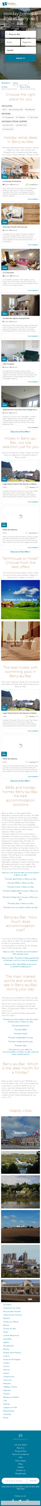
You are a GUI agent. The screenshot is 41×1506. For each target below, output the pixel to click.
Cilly (5, 1400)
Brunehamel (8, 1346)
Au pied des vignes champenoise (16, 318)
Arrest (5, 1332)
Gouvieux (7, 1304)
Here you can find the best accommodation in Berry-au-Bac (20, 873)
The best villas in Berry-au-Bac (20, 903)
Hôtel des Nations (10, 530)
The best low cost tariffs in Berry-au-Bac (20, 907)
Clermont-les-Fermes (12, 1315)
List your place (20, 1445)
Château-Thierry (10, 1387)
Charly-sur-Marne (10, 1322)
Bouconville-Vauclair (12, 1311)
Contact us (20, 1470)
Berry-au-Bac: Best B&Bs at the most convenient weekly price (20, 965)
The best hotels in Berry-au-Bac (20, 887)
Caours (6, 1366)
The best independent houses (20, 1037)
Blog (21, 1464)
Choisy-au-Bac (9, 1328)
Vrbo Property (8, 364)
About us (20, 1448)
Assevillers (7, 1339)
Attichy (6, 1349)
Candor (6, 1363)
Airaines (6, 1404)
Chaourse (7, 1380)
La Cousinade (8, 273)
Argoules (7, 1390)
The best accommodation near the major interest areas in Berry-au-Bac (20, 1020)
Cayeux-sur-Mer (10, 1407)
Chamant (7, 1414)
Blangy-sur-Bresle (10, 1397)
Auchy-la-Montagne (11, 1359)
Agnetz (6, 1342)
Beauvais (7, 1383)
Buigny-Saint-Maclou (12, 1352)
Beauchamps (8, 1411)
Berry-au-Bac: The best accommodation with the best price (20, 953)
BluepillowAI (20, 1473)
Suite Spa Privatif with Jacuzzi (15, 227)
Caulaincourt (8, 1376)
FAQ (20, 1457)
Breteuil (6, 1318)
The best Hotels (20, 1033)
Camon (6, 1356)
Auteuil (6, 1373)
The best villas (20, 1045)
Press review (20, 1461)
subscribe (33, 1481)
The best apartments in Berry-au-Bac (20, 879)
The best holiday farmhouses (20, 1041)
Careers (20, 1467)
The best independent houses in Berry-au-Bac (20, 892)
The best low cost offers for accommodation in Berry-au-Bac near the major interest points (20, 1051)
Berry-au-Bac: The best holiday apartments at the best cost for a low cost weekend (20, 959)
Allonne (6, 1370)
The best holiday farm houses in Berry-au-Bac (20, 898)
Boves (5, 1418)
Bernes (6, 1325)
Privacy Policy (20, 1451)
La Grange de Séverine (12, 181)
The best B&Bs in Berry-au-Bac (20, 883)
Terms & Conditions (20, 1454)
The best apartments (20, 1025)
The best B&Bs (20, 1029)
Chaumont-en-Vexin (12, 1308)
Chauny (6, 1394)
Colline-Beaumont (11, 1335)
